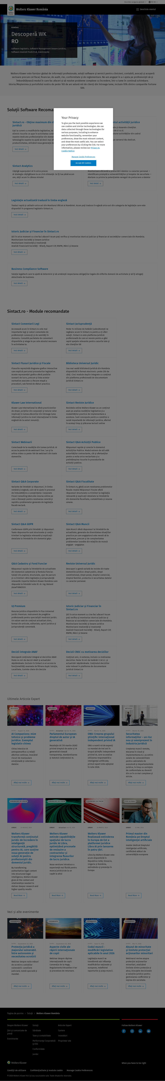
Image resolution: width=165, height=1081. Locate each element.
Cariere (61, 1030)
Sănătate (37, 1030)
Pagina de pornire (15, 1013)
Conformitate (39, 1049)
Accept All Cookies (83, 163)
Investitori (62, 1035)
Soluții (30, 1013)
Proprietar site (64, 1041)
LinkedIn (140, 1031)
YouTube (149, 1031)
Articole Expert (64, 1025)
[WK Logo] (17, 1062)
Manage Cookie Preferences (83, 157)
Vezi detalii (19, 149)
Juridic (35, 1054)
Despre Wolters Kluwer (17, 1025)
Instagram (132, 1031)
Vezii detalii (18, 215)
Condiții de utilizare (16, 1070)
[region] (83, 139)
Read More (18, 895)
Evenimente (12, 1039)
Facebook (124, 1031)
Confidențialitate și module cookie (46, 1070)
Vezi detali (94, 183)
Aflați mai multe (20, 783)
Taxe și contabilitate (42, 1035)
